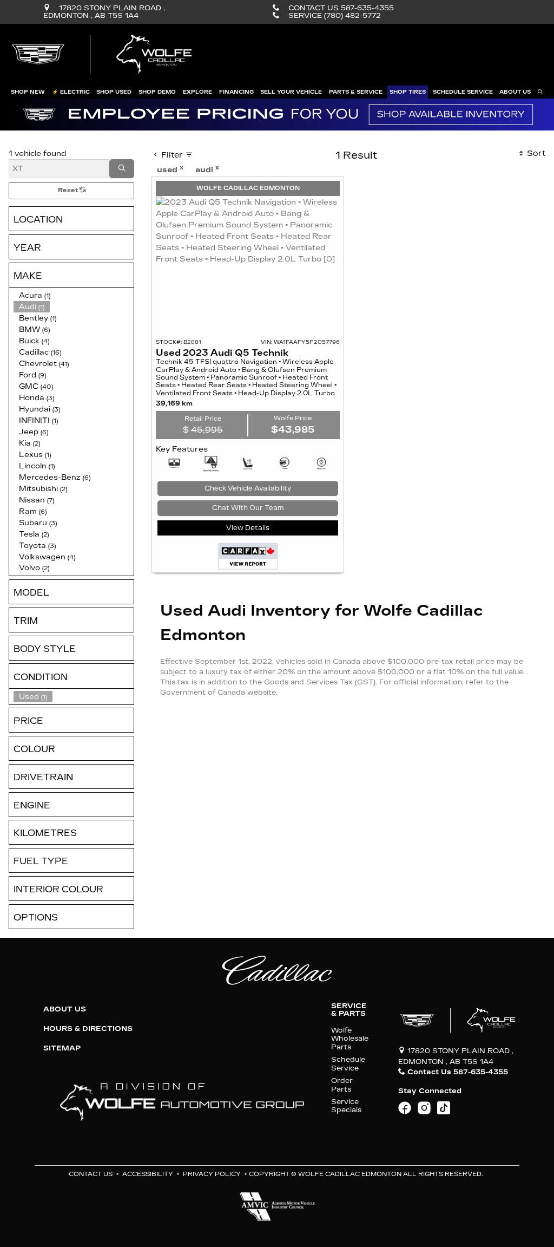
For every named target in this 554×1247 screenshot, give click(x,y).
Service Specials (346, 1106)
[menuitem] (74, 696)
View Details (247, 528)
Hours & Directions (88, 1029)
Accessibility (147, 1174)
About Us (64, 1009)
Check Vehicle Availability (248, 488)
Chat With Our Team (248, 508)
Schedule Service (348, 1063)
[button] (28, 92)
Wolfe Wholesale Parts (349, 1038)
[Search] (121, 168)
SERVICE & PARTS (349, 1009)
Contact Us (91, 1174)
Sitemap (62, 1048)
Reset (69, 190)
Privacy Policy (212, 1174)
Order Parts (342, 1084)
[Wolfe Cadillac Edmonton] (103, 54)
